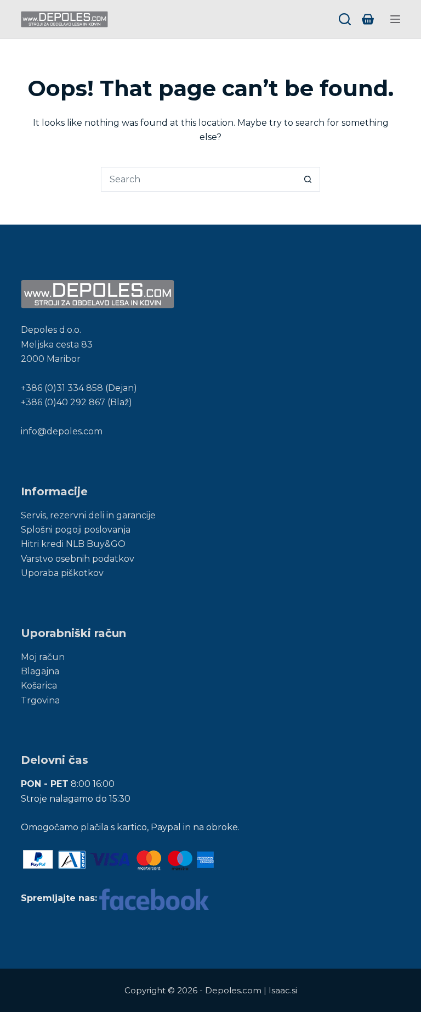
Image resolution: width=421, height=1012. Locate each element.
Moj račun (43, 657)
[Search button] (307, 179)
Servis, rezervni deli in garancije (88, 515)
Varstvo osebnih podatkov (77, 558)
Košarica (39, 685)
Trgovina (40, 700)
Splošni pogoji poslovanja (75, 529)
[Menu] (395, 19)
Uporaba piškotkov (62, 573)
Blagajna (40, 671)
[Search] (345, 19)
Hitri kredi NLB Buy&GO (73, 544)
